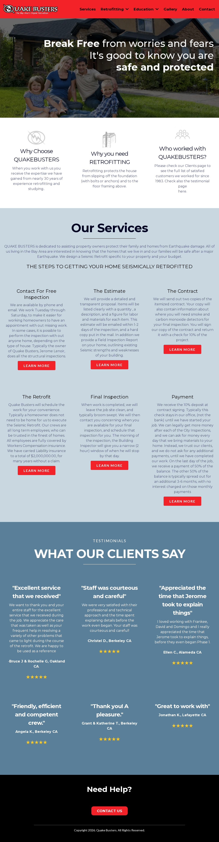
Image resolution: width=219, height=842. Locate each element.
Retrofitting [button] (113, 9)
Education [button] (144, 9)
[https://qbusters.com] (30, 9)
